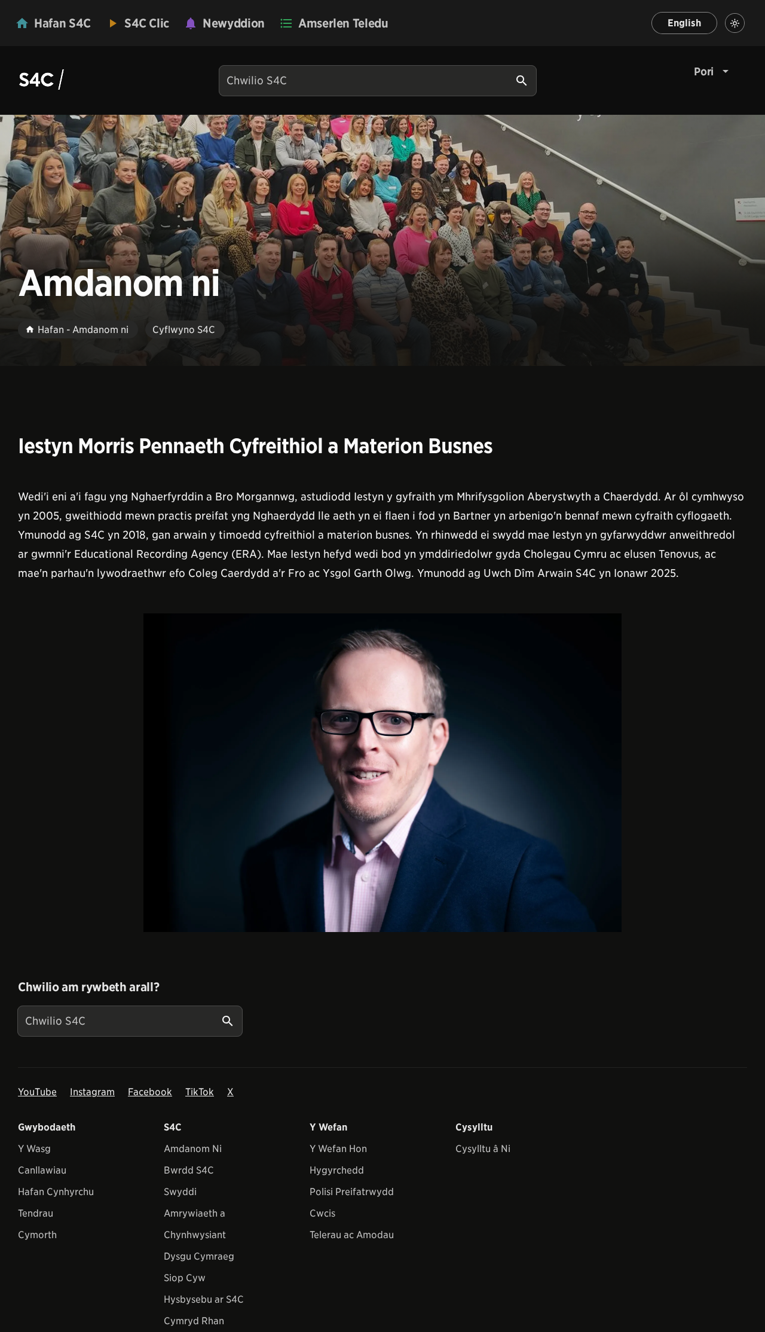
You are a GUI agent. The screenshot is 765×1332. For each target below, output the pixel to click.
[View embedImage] (382, 773)
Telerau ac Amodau (352, 1235)
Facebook (150, 1092)
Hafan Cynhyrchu (56, 1191)
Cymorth (37, 1235)
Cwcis (322, 1213)
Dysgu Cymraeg (199, 1256)
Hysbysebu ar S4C (204, 1299)
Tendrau (35, 1213)
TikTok (199, 1092)
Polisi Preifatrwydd (352, 1191)
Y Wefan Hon (338, 1148)
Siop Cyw (185, 1278)
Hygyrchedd (337, 1170)
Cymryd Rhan (194, 1321)
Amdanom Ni (193, 1148)
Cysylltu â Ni (482, 1148)
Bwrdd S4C (189, 1170)
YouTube (37, 1092)
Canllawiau (42, 1170)
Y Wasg (34, 1148)
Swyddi (180, 1191)
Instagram (92, 1092)
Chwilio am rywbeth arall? (88, 987)
